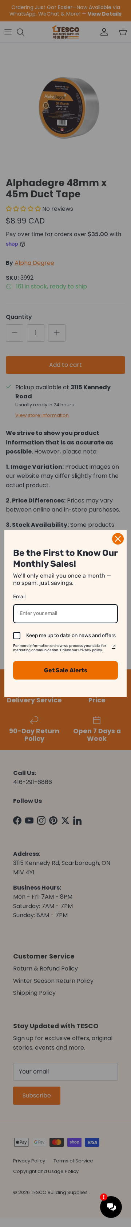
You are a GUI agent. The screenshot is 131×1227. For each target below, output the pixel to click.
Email (19, 597)
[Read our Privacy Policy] (113, 647)
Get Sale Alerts (65, 670)
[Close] (118, 538)
